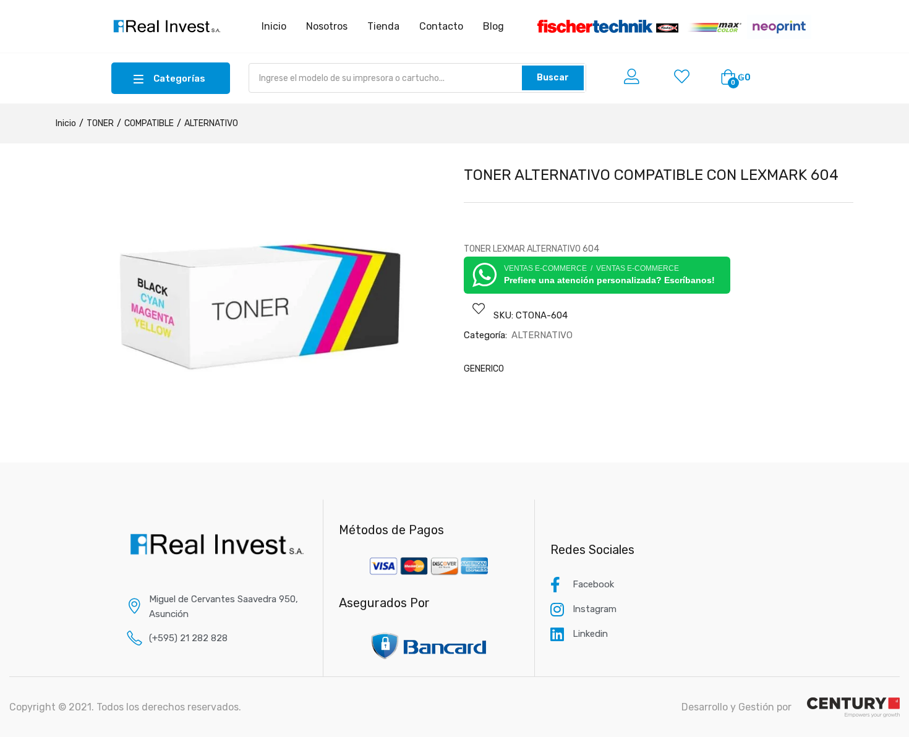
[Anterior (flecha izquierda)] (21, 368)
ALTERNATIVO (211, 123)
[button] (735, 78)
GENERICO (484, 369)
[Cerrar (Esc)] (895, 13)
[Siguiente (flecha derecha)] (887, 368)
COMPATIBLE (149, 123)
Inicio (66, 123)
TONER (100, 123)
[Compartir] (868, 13)
